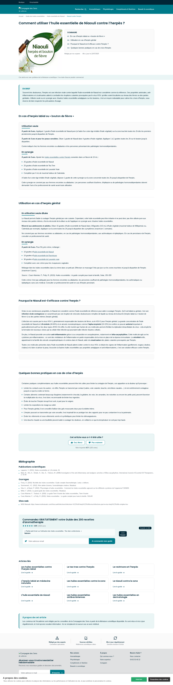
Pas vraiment (97, 442)
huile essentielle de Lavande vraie (46, 259)
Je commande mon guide (102, 541)
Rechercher (79, 9)
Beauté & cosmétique (146, 9)
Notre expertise (105, 659)
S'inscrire (56, 673)
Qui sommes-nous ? (107, 656)
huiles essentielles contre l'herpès (57, 157)
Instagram (103, 663)
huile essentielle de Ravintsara (45, 256)
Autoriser (139, 679)
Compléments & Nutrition (125, 9)
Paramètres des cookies (159, 679)
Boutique (21, 2)
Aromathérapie (94, 9)
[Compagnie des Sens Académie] (31, 9)
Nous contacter (135, 656)
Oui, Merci (78, 442)
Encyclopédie (34, 2)
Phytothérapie (108, 9)
